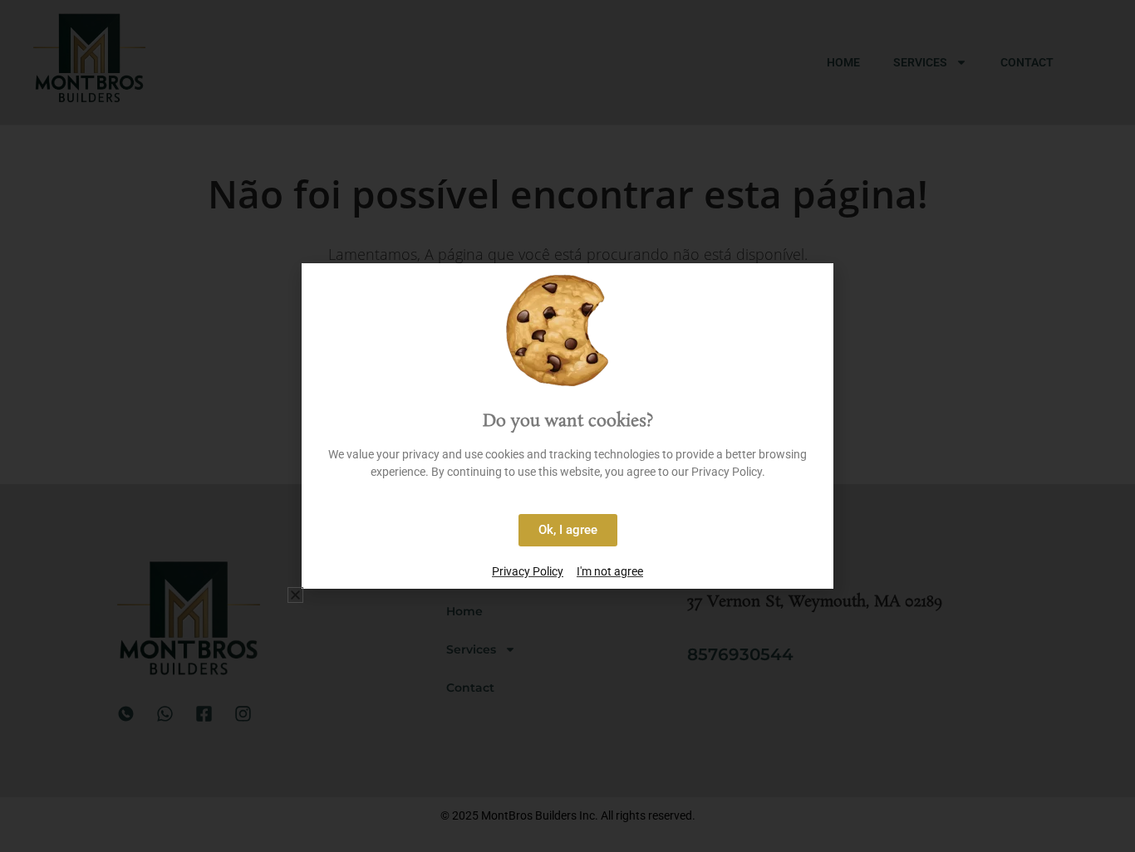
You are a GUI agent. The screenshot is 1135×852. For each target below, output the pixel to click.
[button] (295, 595)
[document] (567, 426)
